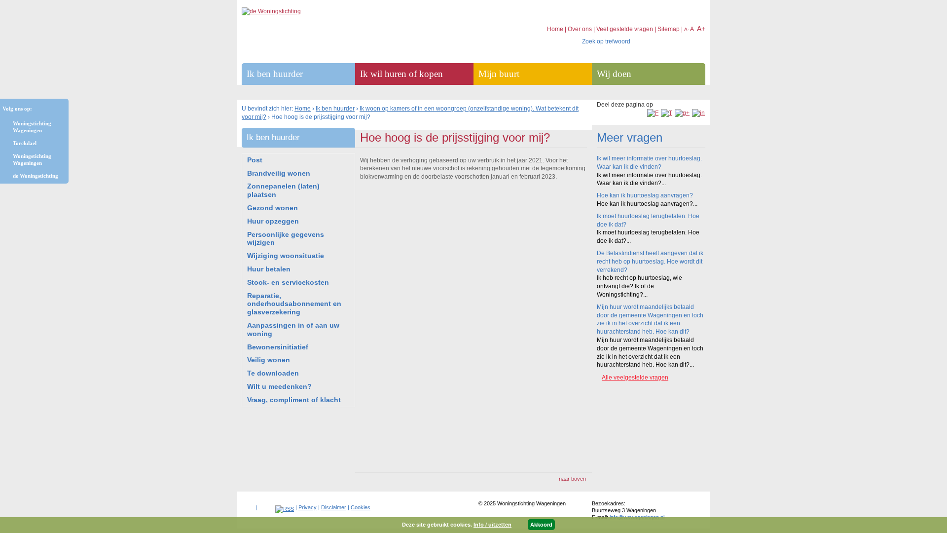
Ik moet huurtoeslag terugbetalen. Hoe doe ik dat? (648, 220)
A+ (701, 29)
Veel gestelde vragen (624, 29)
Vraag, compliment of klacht (294, 400)
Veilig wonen (268, 360)
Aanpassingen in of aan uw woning (293, 329)
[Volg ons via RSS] (284, 509)
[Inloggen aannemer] (264, 505)
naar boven (572, 479)
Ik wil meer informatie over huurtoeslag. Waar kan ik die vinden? (649, 162)
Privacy (307, 507)
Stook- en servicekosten (288, 282)
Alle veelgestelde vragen (635, 377)
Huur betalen (269, 269)
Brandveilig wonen (278, 173)
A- (686, 29)
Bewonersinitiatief (277, 347)
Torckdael (24, 143)
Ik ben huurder (335, 108)
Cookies (360, 507)
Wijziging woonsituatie (285, 256)
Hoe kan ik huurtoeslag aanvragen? (645, 195)
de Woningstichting (35, 176)
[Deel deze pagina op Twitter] (666, 113)
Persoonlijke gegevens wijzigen (285, 238)
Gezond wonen (272, 208)
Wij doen (614, 74)
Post (254, 160)
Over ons (580, 29)
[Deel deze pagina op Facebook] (652, 113)
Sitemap (668, 29)
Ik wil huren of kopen (401, 74)
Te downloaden (273, 373)
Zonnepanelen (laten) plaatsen (283, 190)
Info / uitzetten (492, 525)
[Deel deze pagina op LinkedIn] (698, 113)
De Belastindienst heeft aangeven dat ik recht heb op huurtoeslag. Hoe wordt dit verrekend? (650, 261)
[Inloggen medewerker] (248, 505)
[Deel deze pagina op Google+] (682, 113)
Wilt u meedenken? (279, 386)
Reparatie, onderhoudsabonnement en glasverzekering (294, 304)
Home (302, 108)
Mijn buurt (498, 74)
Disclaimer (333, 507)
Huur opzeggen (273, 221)
